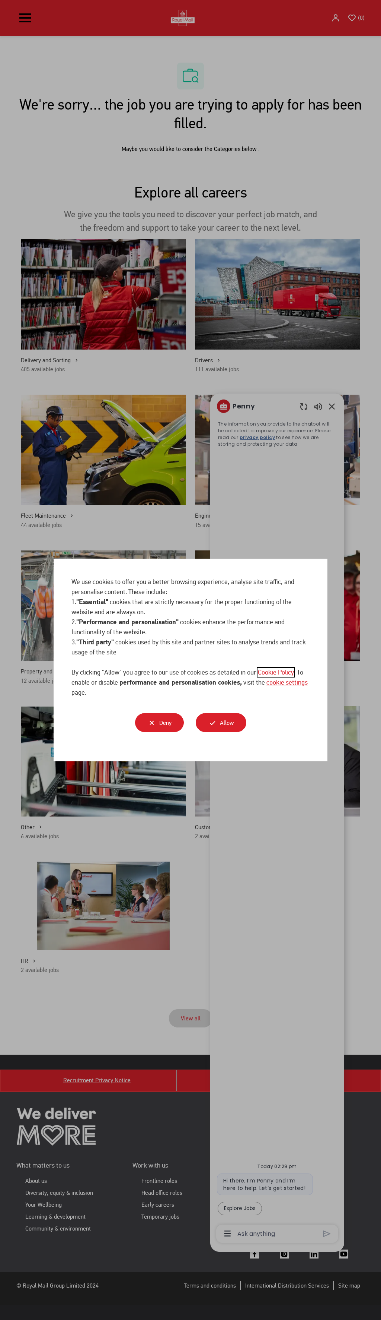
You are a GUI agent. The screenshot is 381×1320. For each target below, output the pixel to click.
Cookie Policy (276, 672)
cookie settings (287, 682)
